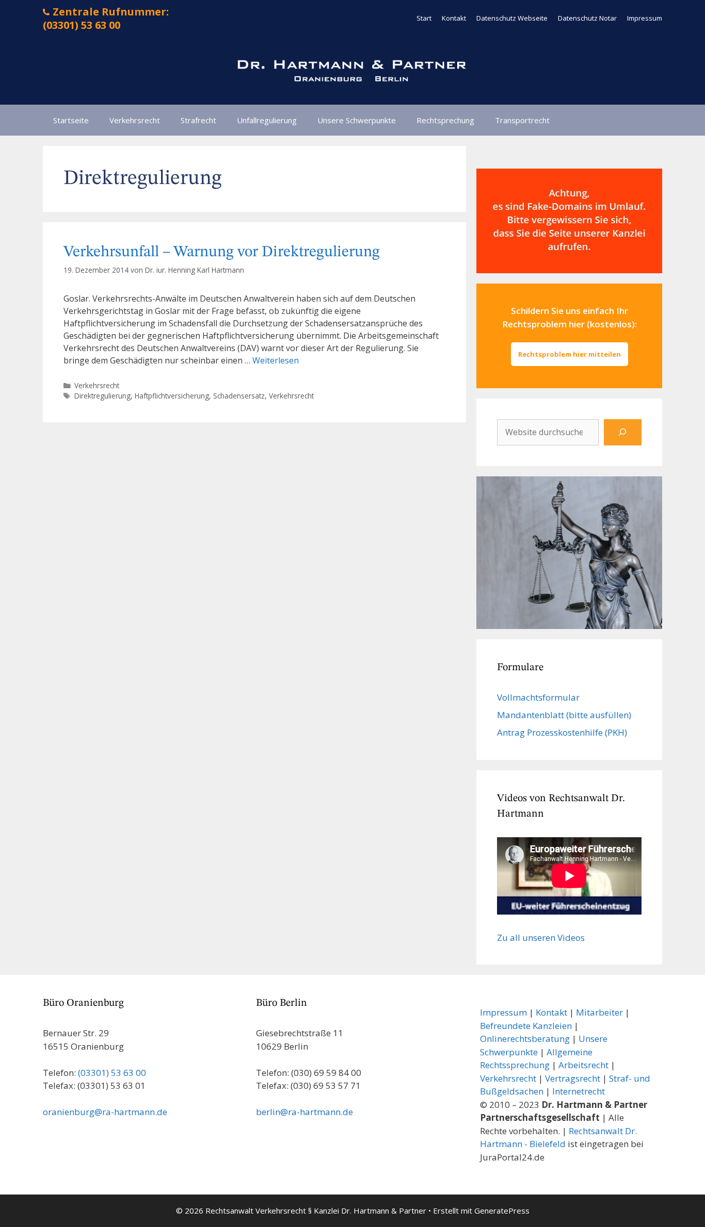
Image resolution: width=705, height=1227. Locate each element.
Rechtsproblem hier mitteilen (569, 354)
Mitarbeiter (599, 1012)
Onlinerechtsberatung (525, 1038)
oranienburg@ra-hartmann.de (105, 1112)
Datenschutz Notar (587, 18)
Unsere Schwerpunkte (356, 120)
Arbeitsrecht (583, 1065)
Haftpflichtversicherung (172, 396)
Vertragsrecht (572, 1078)
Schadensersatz (239, 396)
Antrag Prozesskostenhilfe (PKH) (562, 732)
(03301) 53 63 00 (112, 1073)
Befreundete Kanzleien (526, 1026)
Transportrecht (522, 120)
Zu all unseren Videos (541, 937)
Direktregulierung (102, 396)
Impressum (644, 18)
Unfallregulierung (267, 120)
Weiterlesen (275, 360)
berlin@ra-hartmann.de (304, 1112)
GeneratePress (502, 1210)
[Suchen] (623, 432)
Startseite (71, 120)
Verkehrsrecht (134, 120)
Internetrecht (578, 1091)
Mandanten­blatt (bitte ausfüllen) (564, 715)
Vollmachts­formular (538, 697)
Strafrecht (198, 120)
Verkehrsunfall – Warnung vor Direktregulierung (221, 252)
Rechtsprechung (445, 120)
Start (423, 18)
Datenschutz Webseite (512, 18)
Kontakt (454, 18)
